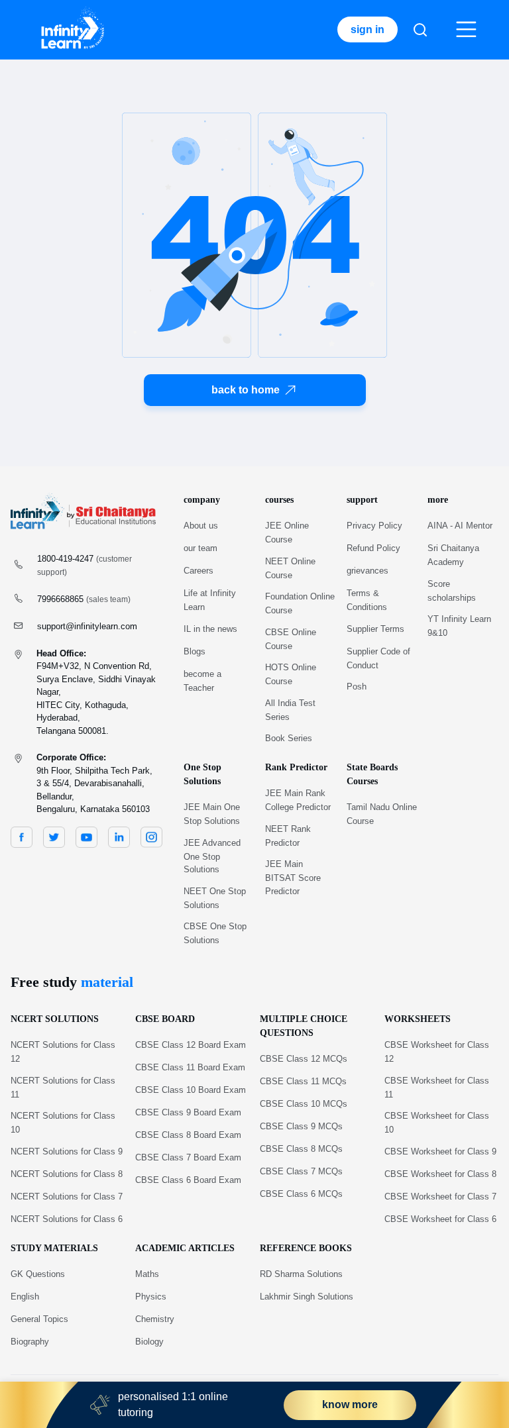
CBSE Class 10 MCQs (303, 1104)
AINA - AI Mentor (459, 526)
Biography (30, 1342)
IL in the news (210, 629)
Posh (357, 686)
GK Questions (38, 1274)
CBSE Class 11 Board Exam (190, 1067)
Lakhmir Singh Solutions (306, 1296)
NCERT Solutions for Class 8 (67, 1174)
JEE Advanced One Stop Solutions (212, 856)
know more (350, 1404)
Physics (150, 1296)
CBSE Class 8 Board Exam (188, 1135)
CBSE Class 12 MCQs (303, 1059)
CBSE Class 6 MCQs (301, 1194)
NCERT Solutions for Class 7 (67, 1196)
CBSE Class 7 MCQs (301, 1171)
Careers (198, 571)
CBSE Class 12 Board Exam (190, 1045)
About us (201, 526)
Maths (147, 1274)
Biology (149, 1342)
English (25, 1296)
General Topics (39, 1319)
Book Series (288, 738)
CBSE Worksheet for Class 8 (440, 1174)
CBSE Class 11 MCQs (303, 1081)
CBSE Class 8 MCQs (301, 1149)
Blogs (194, 651)
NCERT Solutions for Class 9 (67, 1151)
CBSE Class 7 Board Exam (188, 1157)
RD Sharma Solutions (301, 1274)
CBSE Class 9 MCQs (301, 1126)
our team (200, 548)
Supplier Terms (375, 629)
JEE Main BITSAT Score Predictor (293, 877)
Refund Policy (373, 548)
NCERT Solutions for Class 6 (67, 1219)
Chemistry (154, 1319)
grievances (367, 571)
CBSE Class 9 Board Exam (188, 1112)
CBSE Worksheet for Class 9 (440, 1151)
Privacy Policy (374, 526)
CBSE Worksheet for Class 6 (440, 1219)
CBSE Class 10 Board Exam (190, 1090)
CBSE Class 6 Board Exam (188, 1180)
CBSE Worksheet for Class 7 (440, 1196)
